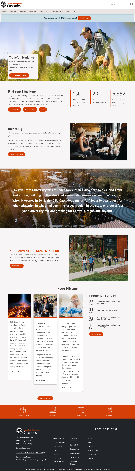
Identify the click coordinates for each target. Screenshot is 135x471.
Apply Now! (84, 18)
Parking (90, 446)
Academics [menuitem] (22, 12)
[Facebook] (108, 429)
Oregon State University (30, 452)
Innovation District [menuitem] (56, 12)
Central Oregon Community (30, 460)
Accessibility (74, 469)
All (95, 334)
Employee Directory (73, 462)
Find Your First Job (107, 310)
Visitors (55, 455)
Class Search (74, 457)
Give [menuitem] (73, 12)
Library (90, 442)
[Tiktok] (100, 429)
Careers (90, 459)
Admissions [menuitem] (12, 12)
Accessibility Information (74, 439)
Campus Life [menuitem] (43, 12)
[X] (104, 429)
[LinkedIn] (116, 429)
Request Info (30, 109)
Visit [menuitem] (67, 12)
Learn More (16, 266)
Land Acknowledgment (25, 448)
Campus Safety (75, 453)
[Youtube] (112, 429)
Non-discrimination (93, 469)
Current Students (59, 442)
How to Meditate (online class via (108, 302)
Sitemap (107, 469)
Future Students (58, 438)
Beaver (22, 415)
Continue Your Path (19, 75)
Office (80, 415)
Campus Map (74, 449)
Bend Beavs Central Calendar (58, 460)
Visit (43, 109)
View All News (45, 398)
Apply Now (14, 109)
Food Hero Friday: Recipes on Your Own (108, 318)
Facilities (90, 438)
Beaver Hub (74, 445)
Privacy (58, 469)
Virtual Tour (92, 455)
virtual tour (57, 261)
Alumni (55, 450)
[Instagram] (96, 429)
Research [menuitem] (32, 12)
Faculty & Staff (57, 446)
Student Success (93, 450)
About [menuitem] (3, 12)
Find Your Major (16, 154)
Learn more (14, 371)
